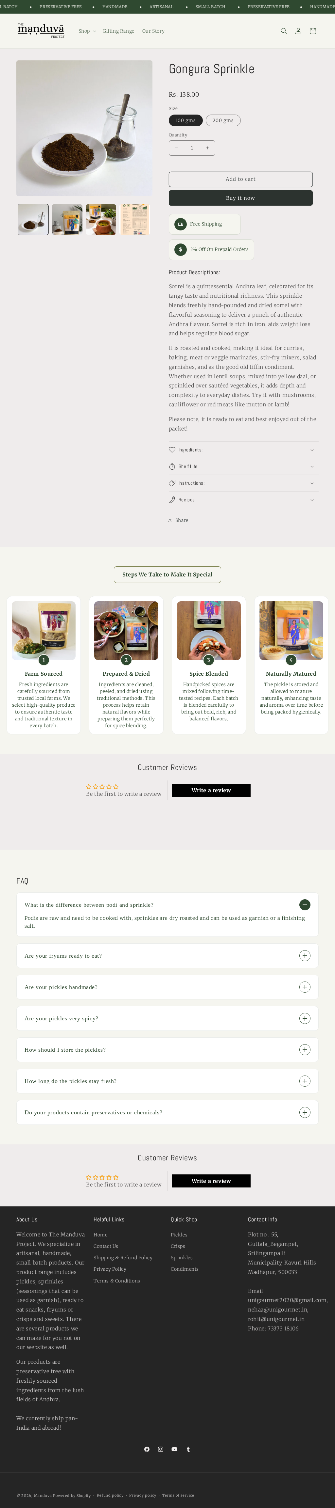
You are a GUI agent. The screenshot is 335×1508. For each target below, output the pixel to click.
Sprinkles (182, 1258)
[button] (87, 31)
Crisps (178, 1246)
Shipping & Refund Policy (123, 1258)
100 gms (186, 120)
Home (100, 1235)
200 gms (223, 120)
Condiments (185, 1269)
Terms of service (178, 1495)
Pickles (179, 1235)
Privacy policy (142, 1495)
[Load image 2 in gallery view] (67, 219)
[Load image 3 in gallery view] (101, 219)
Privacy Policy (110, 1269)
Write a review (211, 790)
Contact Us (106, 1246)
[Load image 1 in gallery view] (33, 219)
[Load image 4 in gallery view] (134, 219)
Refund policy (110, 1495)
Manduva (43, 1495)
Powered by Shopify (72, 1495)
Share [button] (181, 520)
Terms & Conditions (117, 1281)
